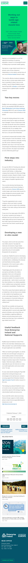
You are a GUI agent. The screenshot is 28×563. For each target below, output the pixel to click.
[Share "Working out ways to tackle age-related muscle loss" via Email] (17, 419)
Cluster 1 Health (17, 31)
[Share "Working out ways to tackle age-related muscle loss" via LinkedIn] (14, 419)
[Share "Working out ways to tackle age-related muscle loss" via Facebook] (8, 419)
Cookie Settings (7, 560)
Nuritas (15, 86)
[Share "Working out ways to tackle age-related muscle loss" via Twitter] (11, 419)
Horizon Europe (12, 33)
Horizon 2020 (21, 110)
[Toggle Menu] (25, 3)
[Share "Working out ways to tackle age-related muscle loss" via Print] (20, 419)
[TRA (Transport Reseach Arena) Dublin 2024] (14, 466)
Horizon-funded (12, 74)
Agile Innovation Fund (8, 380)
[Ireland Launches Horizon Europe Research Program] (14, 447)
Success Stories (16, 37)
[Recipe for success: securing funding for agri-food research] (14, 487)
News (9, 37)
